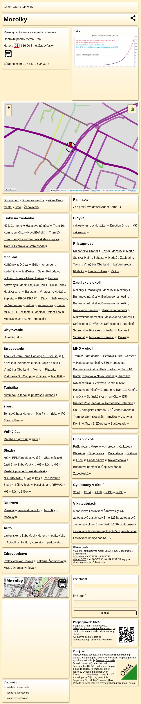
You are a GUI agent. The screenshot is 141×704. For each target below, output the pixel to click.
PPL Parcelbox (22, 457)
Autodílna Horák (17, 542)
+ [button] (9, 107)
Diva (44, 298)
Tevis (27, 484)
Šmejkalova (96, 453)
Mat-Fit (40, 413)
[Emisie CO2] (105, 65)
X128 (76, 492)
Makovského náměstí (87, 317)
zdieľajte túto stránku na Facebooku (92, 628)
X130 (109, 492)
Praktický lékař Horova (18, 561)
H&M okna (58, 298)
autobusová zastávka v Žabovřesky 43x (98, 511)
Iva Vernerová (13, 305)
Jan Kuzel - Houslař (31, 318)
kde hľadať (80, 579)
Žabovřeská (80, 473)
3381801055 (79, 553)
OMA (16, 6)
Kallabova (125, 446)
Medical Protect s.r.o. (48, 312)
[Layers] (132, 109)
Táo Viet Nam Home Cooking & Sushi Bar (31, 356)
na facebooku (99, 625)
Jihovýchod (11, 200)
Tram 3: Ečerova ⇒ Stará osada (24, 246)
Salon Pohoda (47, 271)
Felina (30, 305)
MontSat (9, 318)
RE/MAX (57, 484)
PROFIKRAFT (27, 298)
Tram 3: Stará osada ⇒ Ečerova (93, 356)
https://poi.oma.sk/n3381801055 (123, 190)
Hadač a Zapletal (119, 257)
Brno (18, 207)
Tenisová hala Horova (18, 413)
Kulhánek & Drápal (16, 264)
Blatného (79, 453)
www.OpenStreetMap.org (117, 654)
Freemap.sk (95, 190)
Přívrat (96, 323)
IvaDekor (28, 271)
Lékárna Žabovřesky (50, 561)
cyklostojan (80, 225)
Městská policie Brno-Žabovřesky (25, 471)
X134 (87, 492)
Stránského (80, 323)
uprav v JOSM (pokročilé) (118, 550)
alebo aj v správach (17, 698)
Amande (47, 264)
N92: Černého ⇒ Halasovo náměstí (26, 225)
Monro (37, 369)
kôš (6, 457)
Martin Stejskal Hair (32, 285)
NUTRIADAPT (13, 478)
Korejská (37, 542)
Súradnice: (11, 63)
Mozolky (27, 6)
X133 (119, 492)
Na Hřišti (57, 376)
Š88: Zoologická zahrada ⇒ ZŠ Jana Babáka (102, 410)
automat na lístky (29, 510)
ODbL (114, 657)
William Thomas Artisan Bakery (24, 278)
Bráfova (132, 453)
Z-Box (24, 491)
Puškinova (80, 446)
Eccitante (25, 312)
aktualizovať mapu (94, 550)
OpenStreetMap (76, 190)
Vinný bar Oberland (16, 369)
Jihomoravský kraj (33, 200)
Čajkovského (109, 466)
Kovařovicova (117, 460)
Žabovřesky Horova (34, 535)
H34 (51, 285)
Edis (35, 264)
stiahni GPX (79, 559)
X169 (98, 492)
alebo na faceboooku (18, 692)
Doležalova (115, 453)
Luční (79, 460)
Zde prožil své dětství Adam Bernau (96, 207)
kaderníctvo (45, 305)
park (35, 439)
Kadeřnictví (11, 271)
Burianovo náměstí (85, 296)
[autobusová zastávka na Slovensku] (9, 53)
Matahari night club (16, 439)
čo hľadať (79, 595)
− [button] (9, 113)
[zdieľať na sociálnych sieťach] (133, 18)
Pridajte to (78, 683)
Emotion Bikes (119, 225)
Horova (11, 45)
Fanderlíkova (95, 460)
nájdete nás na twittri (18, 687)
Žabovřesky (31, 207)
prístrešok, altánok (15, 395)
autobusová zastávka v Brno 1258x (96, 517)
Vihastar (45, 291)
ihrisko (53, 413)
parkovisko (11, 535)
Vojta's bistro (49, 362)
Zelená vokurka (27, 362)
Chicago (41, 376)
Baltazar (30, 291)
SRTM (88, 680)
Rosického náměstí (85, 310)
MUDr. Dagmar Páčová (19, 567)
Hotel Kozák (12, 337)
